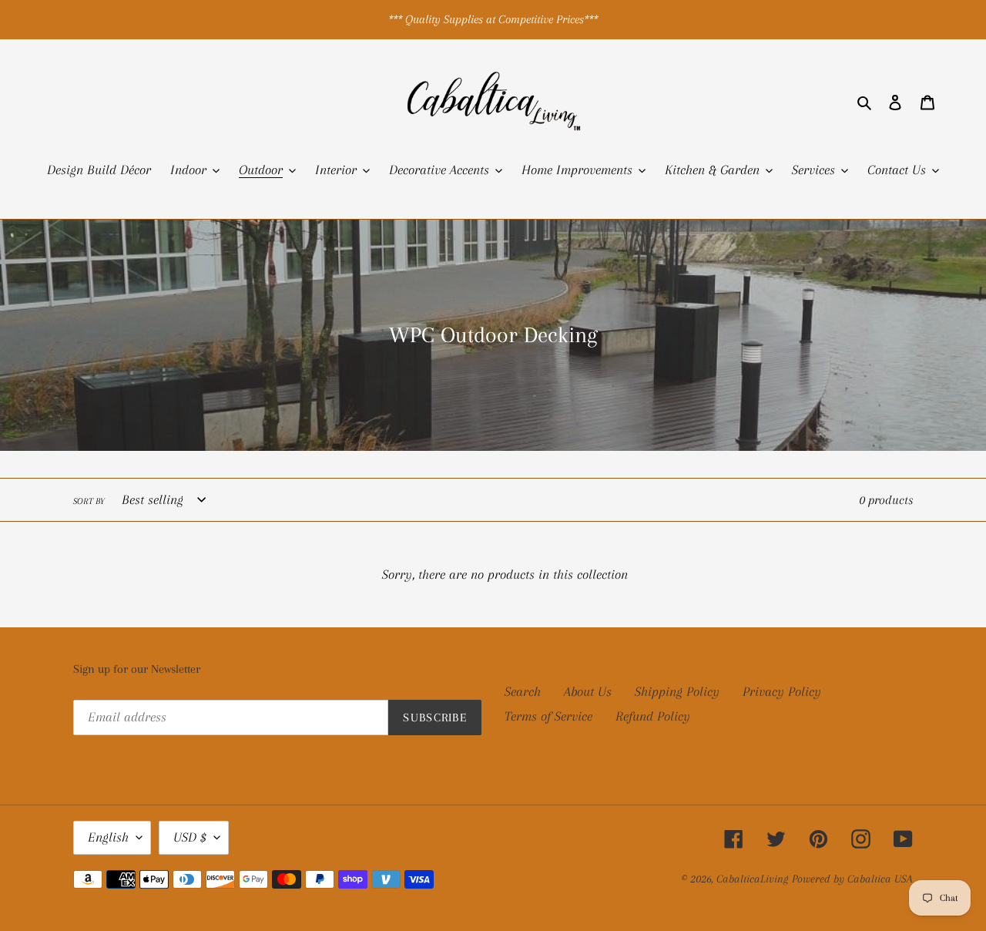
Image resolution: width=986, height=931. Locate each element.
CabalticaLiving (752, 878)
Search (523, 691)
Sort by (88, 501)
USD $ (189, 837)
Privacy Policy (782, 691)
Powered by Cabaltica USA (852, 878)
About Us (588, 691)
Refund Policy (652, 716)
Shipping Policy (677, 691)
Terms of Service (548, 716)
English (108, 837)
